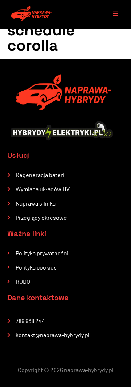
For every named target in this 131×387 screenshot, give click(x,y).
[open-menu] (112, 14)
